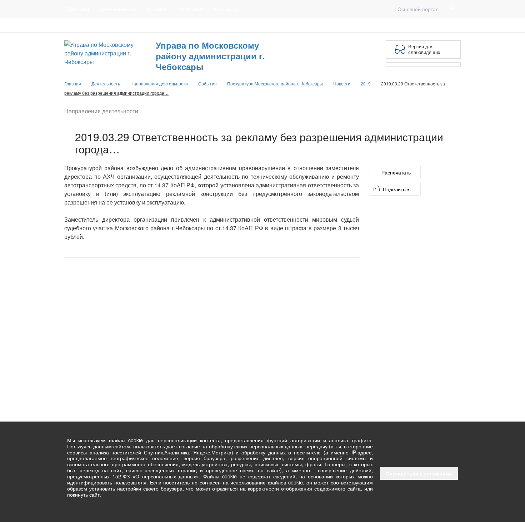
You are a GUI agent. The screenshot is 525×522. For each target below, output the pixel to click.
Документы (117, 25)
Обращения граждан (195, 25)
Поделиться (397, 189)
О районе (76, 9)
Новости (341, 83)
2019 (366, 83)
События (207, 83)
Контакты (226, 9)
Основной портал (418, 9)
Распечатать (396, 172)
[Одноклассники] (456, 25)
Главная (150, 25)
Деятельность (118, 9)
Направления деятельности (159, 83)
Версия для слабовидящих (424, 49)
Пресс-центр (79, 25)
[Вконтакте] (445, 25)
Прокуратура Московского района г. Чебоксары (275, 83)
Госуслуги (190, 9)
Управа (156, 9)
